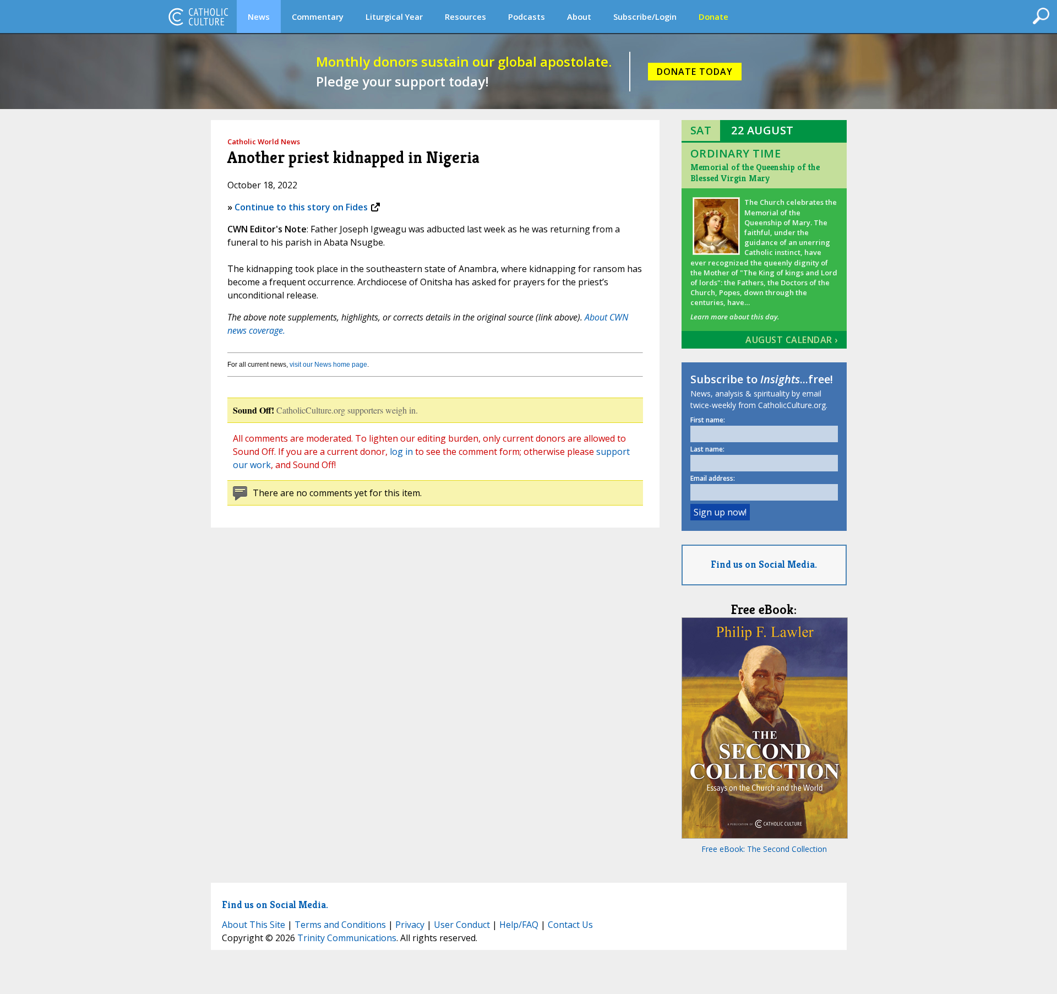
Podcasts (526, 16)
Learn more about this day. (734, 317)
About (579, 16)
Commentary (318, 16)
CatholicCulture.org (198, 16)
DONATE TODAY (695, 72)
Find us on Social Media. (764, 564)
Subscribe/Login (645, 16)
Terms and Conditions (340, 925)
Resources (465, 16)
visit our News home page (328, 364)
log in (401, 452)
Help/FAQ (518, 925)
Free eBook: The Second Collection (764, 849)
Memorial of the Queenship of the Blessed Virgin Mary (755, 172)
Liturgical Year (394, 16)
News (259, 16)
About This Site (253, 925)
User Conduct (462, 925)
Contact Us (570, 925)
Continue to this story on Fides (301, 207)
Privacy (409, 925)
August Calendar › (791, 340)
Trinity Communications (346, 938)
